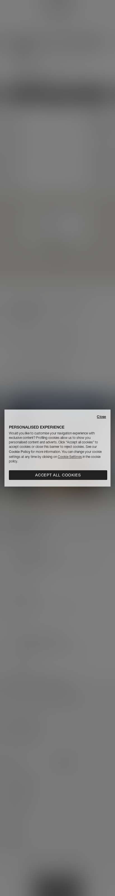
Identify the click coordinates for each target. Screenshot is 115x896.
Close (101, 417)
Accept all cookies (58, 475)
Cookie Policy (19, 452)
